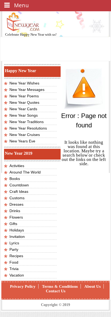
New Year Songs (23, 115)
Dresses (16, 204)
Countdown (19, 185)
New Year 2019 (18, 153)
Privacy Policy (23, 286)
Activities (16, 166)
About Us (92, 286)
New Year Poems (24, 96)
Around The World (25, 172)
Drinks (14, 211)
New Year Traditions (26, 122)
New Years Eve (22, 141)
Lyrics (14, 243)
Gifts (13, 224)
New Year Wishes (24, 83)
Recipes (16, 256)
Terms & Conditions (60, 286)
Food (13, 262)
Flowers (16, 217)
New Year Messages (26, 89)
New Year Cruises (24, 134)
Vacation (16, 275)
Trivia (14, 269)
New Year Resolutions (28, 128)
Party (13, 249)
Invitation (17, 236)
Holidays (16, 230)
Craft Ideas (18, 191)
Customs (17, 198)
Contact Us (55, 291)
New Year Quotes (24, 102)
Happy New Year (32, 34)
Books (14, 178)
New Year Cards (23, 109)
